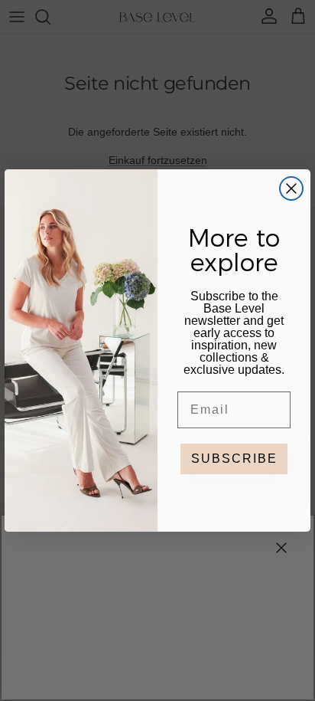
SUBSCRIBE (234, 458)
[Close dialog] (291, 188)
